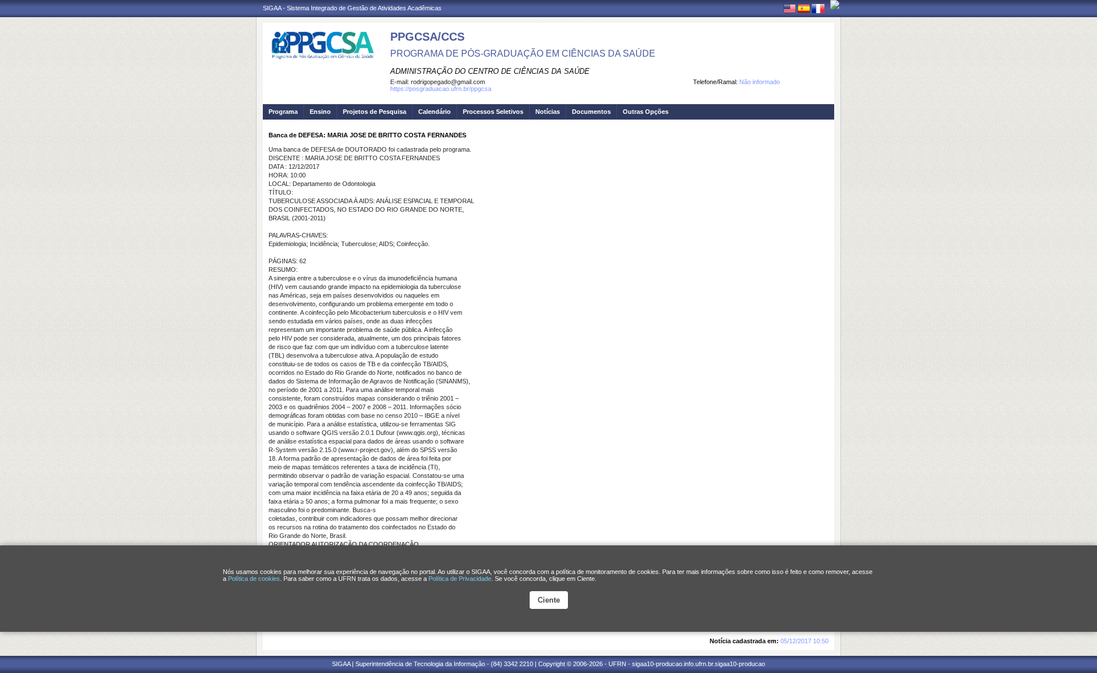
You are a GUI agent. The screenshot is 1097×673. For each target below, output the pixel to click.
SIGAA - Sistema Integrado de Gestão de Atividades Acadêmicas (352, 8)
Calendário (434, 111)
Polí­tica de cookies (254, 578)
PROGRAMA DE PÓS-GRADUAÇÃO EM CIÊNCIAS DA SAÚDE (522, 53)
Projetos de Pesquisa (374, 111)
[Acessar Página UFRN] (834, 4)
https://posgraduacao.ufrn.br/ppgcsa (440, 88)
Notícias (547, 111)
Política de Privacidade (460, 578)
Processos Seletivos (493, 111)
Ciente (549, 600)
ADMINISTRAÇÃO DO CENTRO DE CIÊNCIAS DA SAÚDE (490, 71)
